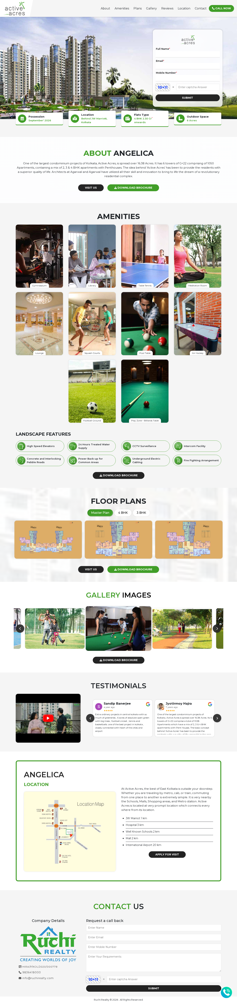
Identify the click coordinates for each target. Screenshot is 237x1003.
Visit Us (91, 187)
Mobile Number (166, 72)
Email (160, 60)
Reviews (167, 8)
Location (184, 8)
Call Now (223, 8)
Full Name (163, 48)
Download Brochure (134, 187)
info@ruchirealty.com (37, 978)
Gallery (151, 8)
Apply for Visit (167, 854)
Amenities (122, 8)
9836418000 (31, 972)
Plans (137, 8)
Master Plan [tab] (100, 512)
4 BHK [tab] (123, 512)
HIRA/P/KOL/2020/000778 (40, 966)
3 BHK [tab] (141, 512)
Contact (201, 8)
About (105, 8)
